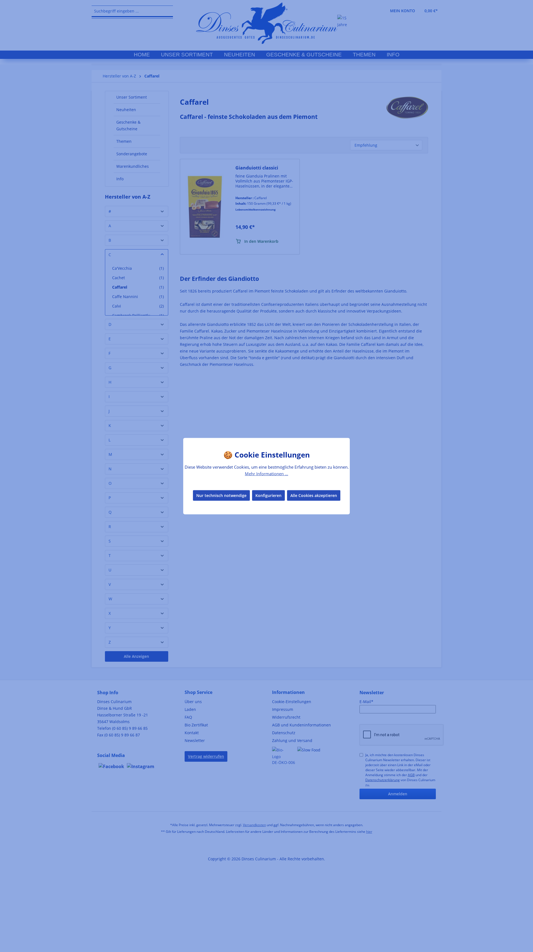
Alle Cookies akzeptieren (313, 495)
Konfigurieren (268, 495)
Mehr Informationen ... (266, 473)
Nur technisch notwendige (221, 495)
